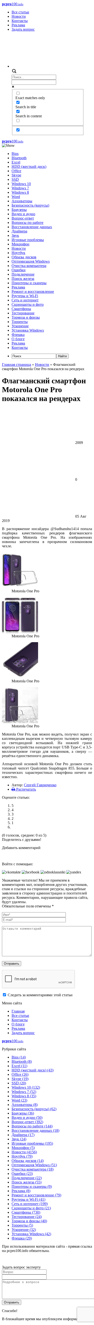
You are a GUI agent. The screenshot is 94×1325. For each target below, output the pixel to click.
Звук (15, 235)
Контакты (20, 21)
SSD (15, 179)
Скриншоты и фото (28, 304)
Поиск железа (23, 279)
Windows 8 (20, 192)
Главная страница (16, 364)
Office (16, 171)
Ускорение (20, 326)
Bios (15, 154)
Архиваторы (22, 201)
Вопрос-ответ (23, 218)
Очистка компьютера (29, 266)
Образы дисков (24, 257)
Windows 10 (21, 184)
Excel (16, 162)
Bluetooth (19, 158)
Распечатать (25, 789)
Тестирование (23, 313)
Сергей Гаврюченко (40, 785)
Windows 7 (20, 188)
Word (16, 197)
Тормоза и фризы (26, 317)
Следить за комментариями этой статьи (40, 995)
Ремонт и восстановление (33, 291)
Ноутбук (18, 253)
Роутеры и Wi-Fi (25, 296)
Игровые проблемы (28, 240)
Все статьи (20, 12)
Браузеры (19, 210)
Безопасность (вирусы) (30, 205)
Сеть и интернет (25, 300)
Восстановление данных (32, 227)
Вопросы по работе (27, 223)
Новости (19, 16)
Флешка (18, 335)
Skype (16, 175)
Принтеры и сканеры (29, 283)
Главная (18, 1011)
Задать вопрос (23, 29)
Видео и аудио (23, 214)
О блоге (18, 339)
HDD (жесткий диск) (29, 166)
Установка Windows (28, 330)
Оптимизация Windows (31, 261)
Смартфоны (21, 309)
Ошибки (19, 270)
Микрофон (20, 244)
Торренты (20, 322)
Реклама (18, 25)
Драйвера (19, 231)
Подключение (23, 274)
